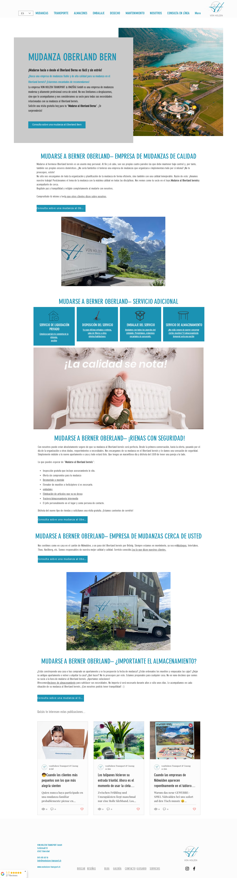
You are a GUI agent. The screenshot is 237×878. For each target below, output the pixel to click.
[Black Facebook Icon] (194, 868)
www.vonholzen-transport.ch (48, 866)
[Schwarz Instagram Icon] (187, 868)
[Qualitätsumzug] (119, 424)
